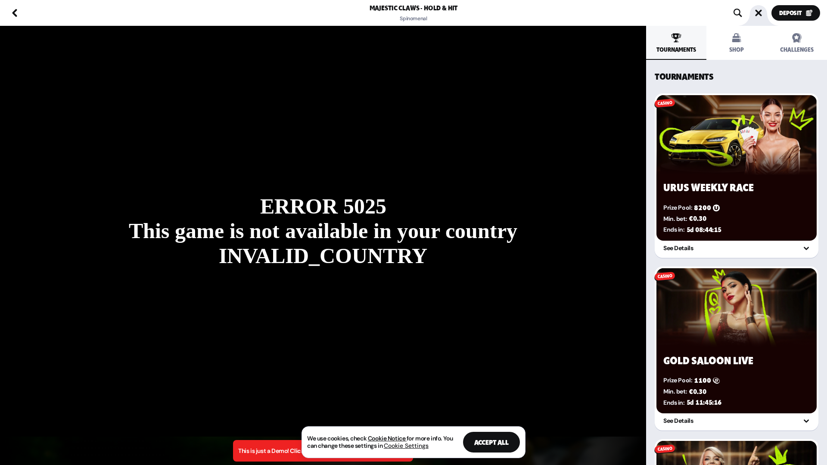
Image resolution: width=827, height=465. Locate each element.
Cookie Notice (387, 438)
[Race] (758, 13)
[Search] (738, 13)
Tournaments (676, 49)
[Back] (14, 13)
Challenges (797, 49)
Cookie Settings (406, 445)
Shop (736, 49)
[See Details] (806, 248)
